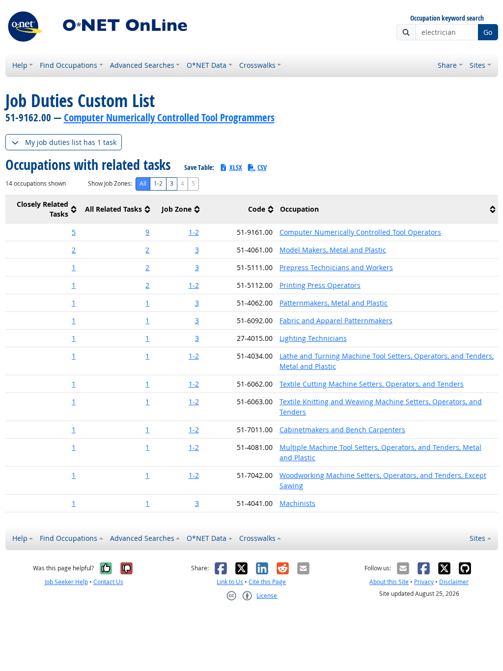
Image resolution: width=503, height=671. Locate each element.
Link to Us (230, 582)
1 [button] (74, 267)
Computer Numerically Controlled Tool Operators (360, 232)
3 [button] (197, 249)
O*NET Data (206, 65)
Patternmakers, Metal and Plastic (333, 303)
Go (487, 32)
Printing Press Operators (320, 285)
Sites (477, 65)
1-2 (158, 183)
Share (447, 65)
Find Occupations (68, 65)
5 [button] (74, 232)
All (143, 183)
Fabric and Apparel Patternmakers (335, 320)
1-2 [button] (194, 232)
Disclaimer (454, 582)
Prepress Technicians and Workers (336, 267)
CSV (262, 167)
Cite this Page (267, 582)
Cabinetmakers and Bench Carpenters (342, 429)
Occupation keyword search (447, 18)
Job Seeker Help (66, 582)
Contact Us (108, 582)
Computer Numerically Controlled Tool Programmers (169, 117)
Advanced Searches (142, 65)
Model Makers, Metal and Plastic (332, 249)
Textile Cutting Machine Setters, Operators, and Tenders (371, 384)
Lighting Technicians (313, 338)
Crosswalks (257, 65)
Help (20, 65)
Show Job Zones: (110, 183)
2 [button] (74, 249)
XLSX (235, 167)
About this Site (389, 582)
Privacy (424, 582)
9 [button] (147, 232)
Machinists (297, 503)
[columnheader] (42, 210)
